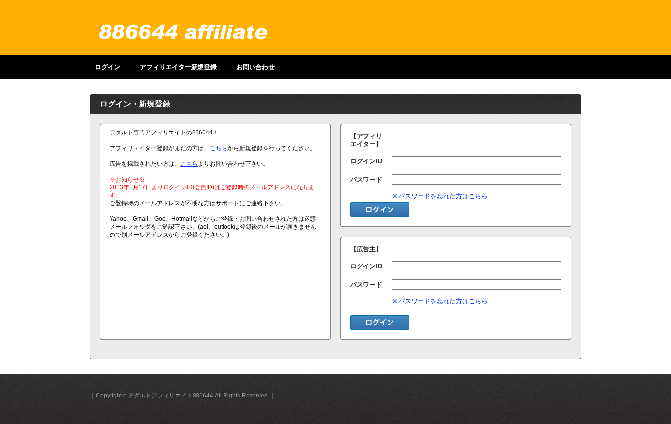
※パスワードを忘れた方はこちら (440, 196)
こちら (218, 148)
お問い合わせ (255, 67)
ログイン (107, 67)
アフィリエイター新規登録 (178, 67)
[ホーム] (183, 32)
